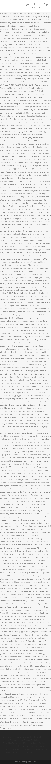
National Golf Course (11, 740)
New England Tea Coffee (29, 740)
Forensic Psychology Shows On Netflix (25, 749)
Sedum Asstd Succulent (25, 752)
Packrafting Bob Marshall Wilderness (17, 743)
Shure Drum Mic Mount (12, 737)
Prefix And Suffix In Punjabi (31, 737)
